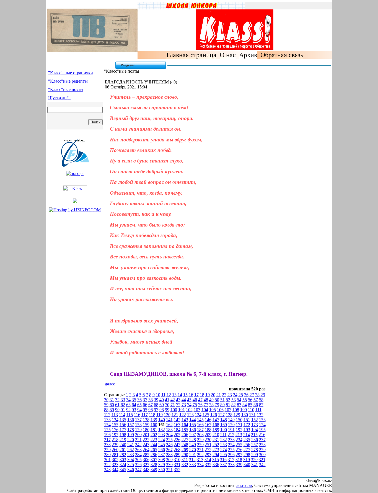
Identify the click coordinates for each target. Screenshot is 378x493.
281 (115, 454)
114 (122, 414)
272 (208, 449)
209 (208, 434)
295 (223, 454)
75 (195, 404)
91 (123, 409)
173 (254, 424)
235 (247, 439)
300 (262, 454)
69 (161, 404)
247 (177, 444)
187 (200, 429)
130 (244, 414)
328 (154, 464)
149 (231, 419)
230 (208, 439)
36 (139, 399)
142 (177, 419)
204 (169, 434)
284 (138, 454)
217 (107, 439)
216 (262, 434)
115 (129, 414)
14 (180, 394)
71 (172, 404)
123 (190, 414)
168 (216, 424)
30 (106, 399)
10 (158, 394)
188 (208, 429)
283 (130, 454)
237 (262, 439)
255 (239, 444)
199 (130, 434)
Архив (248, 55)
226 (177, 439)
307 (154, 459)
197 (115, 434)
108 (235, 409)
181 (154, 429)
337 (223, 464)
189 (216, 429)
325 (130, 464)
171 (239, 424)
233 (231, 439)
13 (174, 394)
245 (161, 444)
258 (262, 444)
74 (189, 404)
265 (154, 449)
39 (156, 399)
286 (154, 454)
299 (254, 454)
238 (107, 444)
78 (211, 404)
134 (115, 419)
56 (250, 399)
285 (146, 454)
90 (117, 409)
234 (239, 439)
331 (177, 464)
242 (138, 444)
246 (169, 444)
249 (192, 444)
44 (184, 399)
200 (138, 434)
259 (107, 449)
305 (138, 459)
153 (262, 419)
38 (150, 399)
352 (177, 469)
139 (154, 419)
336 (216, 464)
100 (173, 409)
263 (138, 449)
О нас (228, 55)
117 (144, 414)
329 (161, 464)
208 (200, 434)
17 (196, 394)
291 (192, 454)
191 (231, 429)
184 (177, 429)
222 (146, 439)
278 (254, 449)
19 (207, 394)
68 (156, 404)
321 (262, 459)
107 (228, 409)
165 (192, 424)
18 (202, 394)
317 (231, 459)
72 (178, 404)
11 (163, 394)
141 (169, 419)
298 (247, 454)
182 (161, 429)
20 (213, 394)
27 (252, 394)
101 (181, 409)
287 (161, 454)
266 (161, 449)
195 (262, 429)
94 (139, 409)
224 (161, 439)
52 (228, 399)
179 (138, 429)
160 (154, 424)
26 (246, 394)
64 (134, 404)
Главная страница (191, 55)
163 (177, 424)
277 (247, 449)
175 (107, 429)
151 (247, 419)
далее (110, 384)
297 (239, 454)
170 (231, 424)
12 (169, 394)
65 (139, 404)
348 (146, 469)
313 (200, 459)
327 (146, 464)
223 (154, 439)
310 (177, 459)
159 (146, 424)
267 (169, 449)
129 (237, 414)
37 (145, 399)
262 (130, 449)
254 (231, 444)
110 (251, 409)
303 (123, 459)
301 (107, 459)
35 (134, 399)
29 (263, 394)
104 (204, 409)
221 (138, 439)
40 (161, 399)
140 (161, 419)
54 (239, 399)
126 (213, 414)
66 (145, 404)
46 (195, 399)
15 (185, 394)
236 (254, 439)
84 (244, 404)
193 (247, 429)
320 (254, 459)
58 (261, 399)
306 (146, 459)
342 (262, 464)
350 (161, 469)
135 (123, 419)
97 (156, 409)
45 (189, 399)
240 (123, 444)
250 (200, 444)
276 (239, 449)
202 (154, 434)
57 (255, 399)
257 (254, 444)
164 (185, 424)
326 (138, 464)
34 (128, 399)
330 (169, 464)
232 (223, 439)
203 (161, 434)
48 (206, 399)
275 (231, 449)
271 (200, 449)
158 (138, 424)
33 (123, 399)
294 (216, 454)
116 (137, 414)
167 (208, 424)
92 (128, 409)
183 (169, 429)
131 (252, 414)
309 (169, 459)
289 (177, 454)
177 (123, 429)
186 (192, 429)
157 (130, 424)
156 (123, 424)
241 (130, 444)
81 (228, 404)
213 (238, 434)
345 (123, 469)
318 (238, 459)
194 (254, 429)
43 (178, 399)
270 (192, 449)
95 (145, 409)
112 (107, 414)
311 (185, 459)
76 (200, 404)
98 (161, 409)
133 (107, 419)
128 (229, 414)
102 (189, 409)
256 (247, 444)
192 (239, 429)
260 (115, 449)
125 (206, 414)
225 (169, 439)
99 (167, 409)
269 (185, 449)
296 (231, 454)
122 (182, 414)
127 (221, 414)
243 (146, 444)
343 (107, 469)
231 (216, 439)
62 (123, 404)
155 (115, 424)
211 (223, 434)
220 (130, 439)
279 (262, 449)
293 (208, 454)
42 (172, 399)
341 (254, 464)
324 (123, 464)
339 (239, 464)
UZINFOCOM (244, 485)
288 (169, 454)
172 (247, 424)
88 (106, 409)
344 (115, 469)
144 (192, 419)
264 (146, 449)
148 (223, 419)
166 (200, 424)
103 (197, 409)
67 (150, 404)
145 (200, 419)
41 (167, 399)
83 (239, 404)
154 (107, 424)
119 (159, 414)
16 (191, 394)
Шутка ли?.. (59, 97)
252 (216, 444)
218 (115, 439)
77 (206, 404)
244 (154, 444)
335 (208, 464)
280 (107, 454)
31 (112, 399)
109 (243, 409)
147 (216, 419)
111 (258, 409)
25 (241, 394)
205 (177, 434)
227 (185, 439)
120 (167, 414)
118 (152, 414)
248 (185, 444)
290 (185, 454)
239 (115, 444)
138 (146, 419)
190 (223, 429)
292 (200, 454)
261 (123, 449)
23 (229, 394)
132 (260, 414)
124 (198, 414)
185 (185, 429)
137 (138, 419)
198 (123, 434)
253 (223, 444)
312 (192, 459)
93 (134, 409)
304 (130, 459)
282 (123, 454)
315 (215, 459)
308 (161, 459)
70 (167, 404)
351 (169, 469)
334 (200, 464)
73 (184, 404)
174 (262, 424)
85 (250, 404)
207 (192, 434)
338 (231, 464)
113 (115, 414)
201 (146, 434)
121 (175, 414)
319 (246, 459)
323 (115, 464)
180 (146, 429)
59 (106, 404)
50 (217, 399)
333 (192, 464)
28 (257, 394)
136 (130, 419)
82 (233, 404)
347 (138, 469)
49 (211, 399)
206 (185, 434)
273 (216, 449)
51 (222, 399)
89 (112, 409)
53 (233, 399)
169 (223, 424)
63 (128, 404)
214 (246, 434)
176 (115, 429)
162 (169, 424)
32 (117, 399)
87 (261, 404)
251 (208, 444)
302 (115, 459)
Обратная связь (281, 55)
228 (192, 439)
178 (130, 429)
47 (200, 399)
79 (217, 404)
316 (223, 459)
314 (207, 459)
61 (117, 404)
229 (200, 439)
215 (254, 434)
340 (247, 464)
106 (220, 409)
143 (185, 419)
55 (244, 399)
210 (216, 434)
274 (223, 449)
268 (177, 449)
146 (208, 419)
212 (231, 434)
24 (235, 394)
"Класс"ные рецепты (68, 81)
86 (255, 404)
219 (123, 439)
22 (224, 394)
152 (254, 419)
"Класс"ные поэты (65, 89)
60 (112, 404)
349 (154, 469)
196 (107, 434)
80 (222, 404)
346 (130, 469)
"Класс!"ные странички (70, 72)
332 (185, 464)
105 (212, 409)
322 (107, 464)
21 (218, 394)
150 (239, 419)
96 (150, 409)
